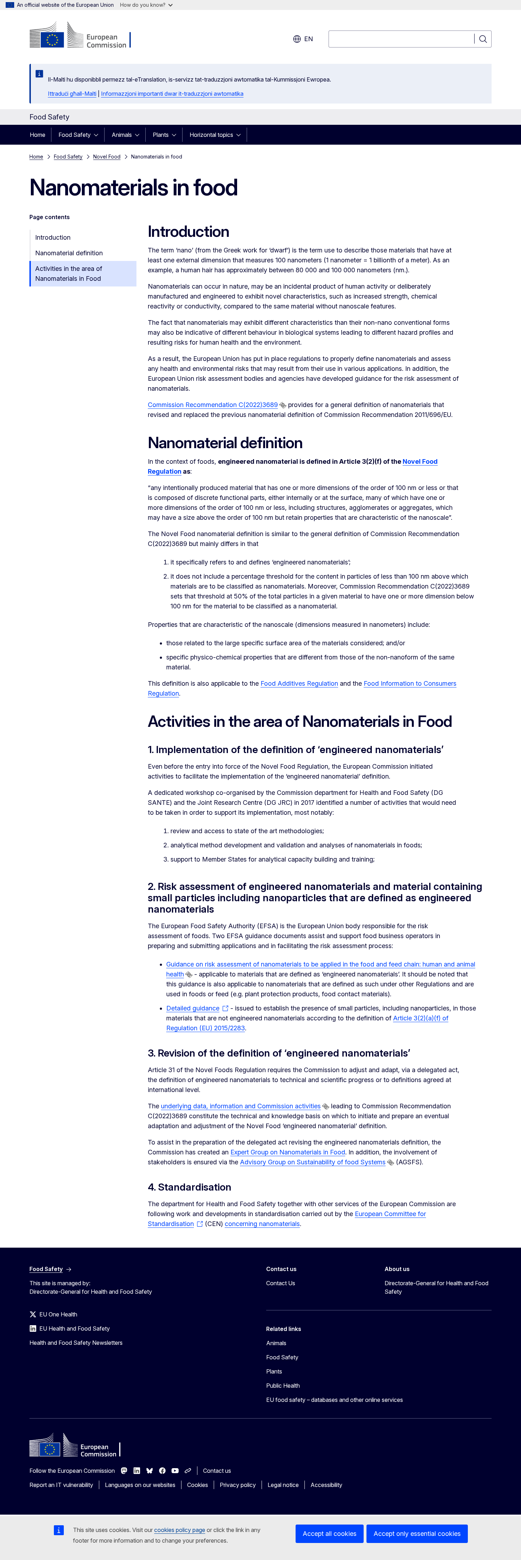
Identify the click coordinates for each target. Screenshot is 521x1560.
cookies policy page (179, 1529)
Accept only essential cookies (417, 1533)
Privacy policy (238, 1484)
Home (37, 134)
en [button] (308, 39)
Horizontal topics (211, 134)
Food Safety (74, 134)
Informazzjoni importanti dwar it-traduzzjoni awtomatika (172, 93)
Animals (122, 134)
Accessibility (326, 1484)
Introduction (53, 237)
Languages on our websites (140, 1484)
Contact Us (280, 1283)
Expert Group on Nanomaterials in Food (287, 1152)
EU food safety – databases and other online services (334, 1399)
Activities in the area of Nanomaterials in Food (68, 273)
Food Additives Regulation (299, 683)
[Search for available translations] (282, 405)
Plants (161, 134)
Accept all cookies (330, 1533)
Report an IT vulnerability (61, 1484)
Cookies (197, 1484)
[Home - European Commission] (86, 35)
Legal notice (283, 1484)
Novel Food (107, 157)
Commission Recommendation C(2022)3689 (213, 404)
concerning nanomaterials (262, 1223)
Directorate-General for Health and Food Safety (436, 1287)
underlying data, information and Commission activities (241, 1106)
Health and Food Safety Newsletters (76, 1342)
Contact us (217, 1470)
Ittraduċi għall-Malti (72, 93)
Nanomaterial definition (69, 253)
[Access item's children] (98, 135)
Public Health (283, 1385)
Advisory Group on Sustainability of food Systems (313, 1162)
